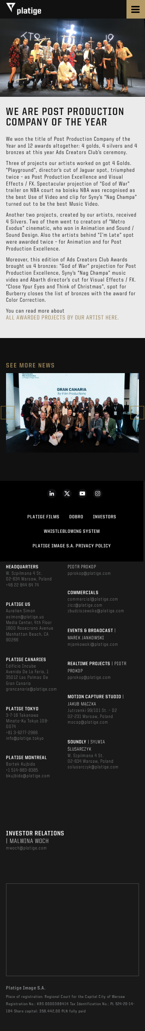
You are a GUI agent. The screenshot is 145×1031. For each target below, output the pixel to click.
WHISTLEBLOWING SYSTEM (72, 531)
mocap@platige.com (88, 722)
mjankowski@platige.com (93, 644)
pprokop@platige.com (89, 573)
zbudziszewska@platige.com (96, 611)
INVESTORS (104, 517)
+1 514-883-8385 (22, 770)
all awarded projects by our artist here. (62, 318)
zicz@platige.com (85, 605)
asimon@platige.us (25, 617)
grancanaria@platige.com (31, 689)
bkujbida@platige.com (28, 776)
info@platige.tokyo (25, 738)
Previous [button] (7, 412)
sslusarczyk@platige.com (93, 767)
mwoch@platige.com (26, 848)
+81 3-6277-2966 (22, 732)
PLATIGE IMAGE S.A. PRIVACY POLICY (72, 546)
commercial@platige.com (93, 599)
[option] (72, 413)
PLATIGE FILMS (43, 517)
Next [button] (137, 412)
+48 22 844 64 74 (22, 585)
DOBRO (76, 517)
